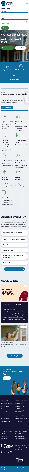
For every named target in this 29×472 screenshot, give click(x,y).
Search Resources (7, 108)
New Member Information (4, 412)
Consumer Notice (8, 250)
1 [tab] (9, 351)
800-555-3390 (18, 449)
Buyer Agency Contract (10, 245)
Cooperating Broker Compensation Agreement (13, 257)
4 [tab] (20, 351)
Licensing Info (18, 421)
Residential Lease (8, 263)
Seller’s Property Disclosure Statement (14, 239)
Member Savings (5, 419)
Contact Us (7, 378)
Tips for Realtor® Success (19, 412)
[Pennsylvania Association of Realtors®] (7, 3)
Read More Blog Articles (15, 356)
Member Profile (20, 48)
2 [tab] (13, 351)
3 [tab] (16, 351)
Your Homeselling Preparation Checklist (20, 437)
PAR (25, 286)
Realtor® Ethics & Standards (19, 407)
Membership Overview (6, 404)
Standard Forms (19, 404)
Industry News (23, 327)
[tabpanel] (14, 336)
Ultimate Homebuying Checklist (6, 432)
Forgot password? (5, 24)
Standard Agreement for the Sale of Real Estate (13, 233)
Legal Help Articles (20, 416)
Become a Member (7, 48)
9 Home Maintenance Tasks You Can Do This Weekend (13, 346)
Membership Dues (5, 421)
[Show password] (27, 21)
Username (3, 11)
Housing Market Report (21, 419)
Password (3, 18)
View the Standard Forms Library (14, 269)
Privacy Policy (4, 470)
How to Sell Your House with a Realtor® (21, 432)
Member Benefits (5, 416)
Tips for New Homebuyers (4, 437)
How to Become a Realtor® (5, 407)
